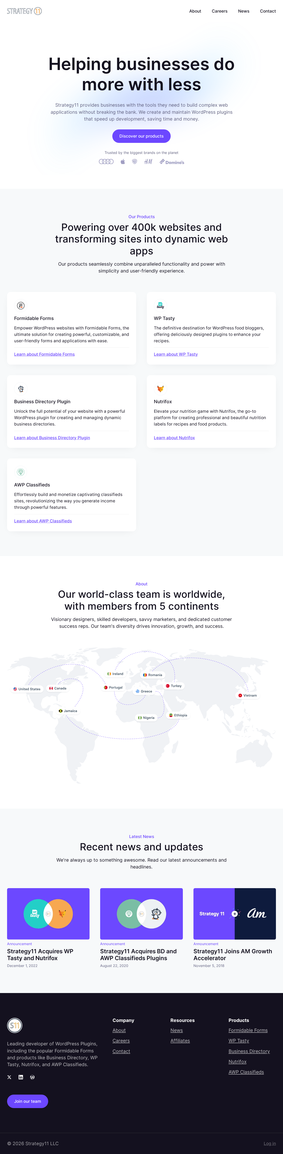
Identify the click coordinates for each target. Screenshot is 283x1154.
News (243, 11)
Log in (270, 1143)
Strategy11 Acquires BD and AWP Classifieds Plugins (138, 954)
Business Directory (249, 1051)
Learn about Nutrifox (174, 437)
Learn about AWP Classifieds (43, 521)
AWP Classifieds (246, 1072)
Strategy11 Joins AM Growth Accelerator (232, 954)
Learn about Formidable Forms (44, 354)
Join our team (27, 1101)
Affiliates (180, 1040)
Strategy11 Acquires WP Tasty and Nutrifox (40, 954)
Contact (268, 11)
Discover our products (141, 136)
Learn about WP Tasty (176, 354)
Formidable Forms (248, 1030)
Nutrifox (238, 1061)
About (195, 11)
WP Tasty (239, 1040)
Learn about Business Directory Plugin (52, 437)
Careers (220, 11)
